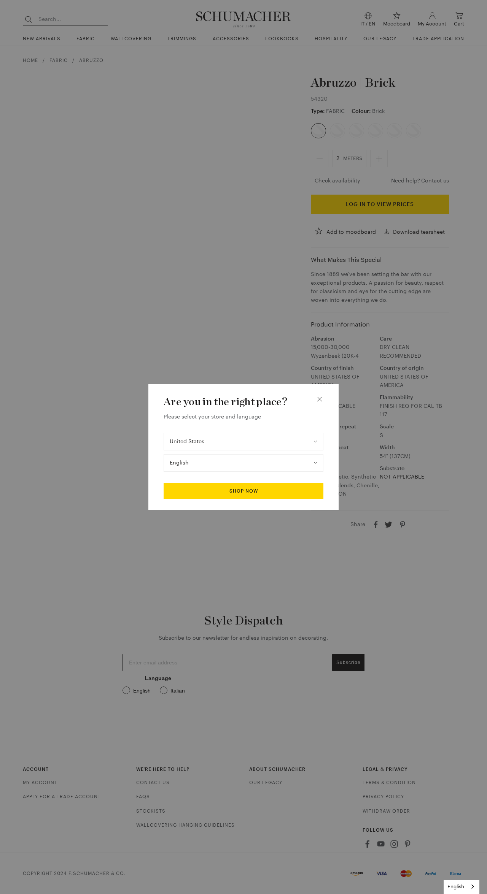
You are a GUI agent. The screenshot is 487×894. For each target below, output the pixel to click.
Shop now (243, 491)
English (455, 886)
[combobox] (461, 887)
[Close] (319, 399)
